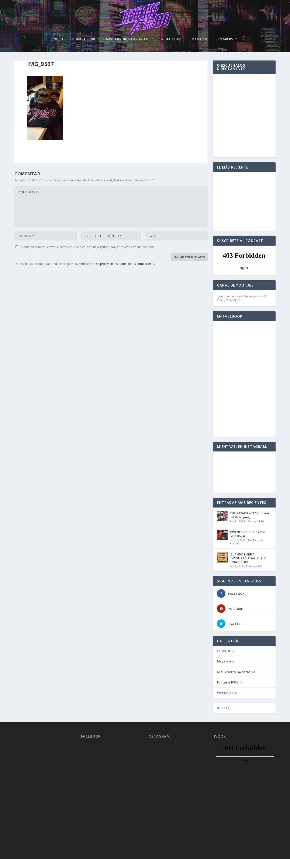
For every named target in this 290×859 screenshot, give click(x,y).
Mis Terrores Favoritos (128, 39)
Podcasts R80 (82, 39)
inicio (58, 39)
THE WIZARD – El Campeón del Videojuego (249, 515)
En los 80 (223, 651)
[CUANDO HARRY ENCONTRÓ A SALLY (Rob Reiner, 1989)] (222, 557)
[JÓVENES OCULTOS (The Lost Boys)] (222, 535)
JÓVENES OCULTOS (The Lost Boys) (247, 534)
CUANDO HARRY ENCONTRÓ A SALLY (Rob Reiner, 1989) (248, 558)
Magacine (200, 39)
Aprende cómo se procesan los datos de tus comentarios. (115, 264)
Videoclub (171, 39)
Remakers (224, 39)
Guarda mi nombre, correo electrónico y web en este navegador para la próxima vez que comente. (87, 247)
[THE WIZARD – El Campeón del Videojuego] (222, 516)
